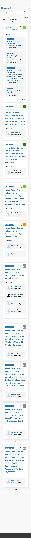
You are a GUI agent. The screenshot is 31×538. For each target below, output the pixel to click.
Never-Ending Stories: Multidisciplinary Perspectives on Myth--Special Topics (14, 274)
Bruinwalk (6, 8)
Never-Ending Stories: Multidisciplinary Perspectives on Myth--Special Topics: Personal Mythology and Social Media (15, 416)
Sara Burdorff (13, 28)
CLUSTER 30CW (11, 68)
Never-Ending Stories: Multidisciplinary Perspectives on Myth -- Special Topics (14, 232)
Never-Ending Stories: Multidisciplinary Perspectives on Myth (14, 43)
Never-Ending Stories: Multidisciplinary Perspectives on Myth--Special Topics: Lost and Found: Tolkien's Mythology (15, 155)
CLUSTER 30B (10, 53)
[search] (12, 12)
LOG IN (27, 8)
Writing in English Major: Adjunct (15, 92)
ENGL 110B (9, 88)
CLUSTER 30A (10, 38)
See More (23, 99)
